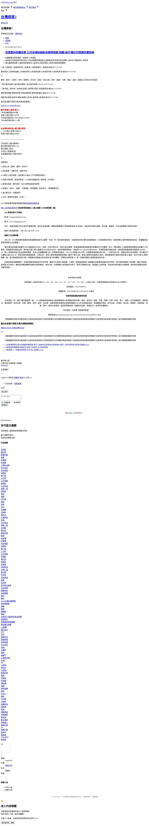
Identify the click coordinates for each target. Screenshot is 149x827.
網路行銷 (4, 725)
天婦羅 (3, 510)
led (2, 663)
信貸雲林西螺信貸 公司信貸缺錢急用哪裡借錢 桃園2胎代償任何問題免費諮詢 (49, 52)
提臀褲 (3, 739)
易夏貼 (3, 473)
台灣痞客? (9, 17)
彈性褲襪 (4, 689)
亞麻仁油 (4, 570)
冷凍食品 (4, 517)
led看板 (3, 670)
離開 (12, 823)
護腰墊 (3, 611)
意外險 (3, 583)
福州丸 (3, 515)
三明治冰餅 (5, 465)
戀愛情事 (17, 384)
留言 (21, 378)
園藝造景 (4, 591)
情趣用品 (4, 704)
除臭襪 (3, 460)
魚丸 (2, 507)
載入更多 (4, 392)
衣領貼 (3, 450)
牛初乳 (3, 575)
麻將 (2, 691)
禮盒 (2, 497)
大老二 (3, 694)
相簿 (7, 38)
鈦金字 (3, 668)
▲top (3, 387)
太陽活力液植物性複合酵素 (11, 617)
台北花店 (4, 645)
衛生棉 (3, 717)
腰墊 (2, 609)
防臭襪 (3, 463)
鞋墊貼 (3, 484)
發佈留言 (4, 405)
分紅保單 (4, 588)
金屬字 (3, 655)
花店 (2, 634)
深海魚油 (4, 578)
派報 (2, 647)
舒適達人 (4, 723)
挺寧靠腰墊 (5, 604)
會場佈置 (4, 642)
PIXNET (58, 797)
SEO (2, 632)
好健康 (3, 564)
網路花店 (4, 637)
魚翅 (2, 520)
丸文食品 (4, 486)
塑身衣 (3, 732)
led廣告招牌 (5, 658)
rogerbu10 (4, 365)
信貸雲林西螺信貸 (32, 203)
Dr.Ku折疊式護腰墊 (8, 601)
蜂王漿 (3, 572)
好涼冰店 (4, 468)
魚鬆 (2, 494)
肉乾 (2, 504)
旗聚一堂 (4, 489)
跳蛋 (2, 709)
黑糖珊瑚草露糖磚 (8, 622)
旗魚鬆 (3, 491)
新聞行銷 (4, 730)
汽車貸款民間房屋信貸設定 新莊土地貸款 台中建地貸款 (26, 347)
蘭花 (2, 598)
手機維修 (4, 715)
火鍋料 (3, 512)
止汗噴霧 (4, 481)
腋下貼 (3, 476)
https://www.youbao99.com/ (10, 105)
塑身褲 (3, 735)
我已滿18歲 (5, 823)
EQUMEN (5, 737)
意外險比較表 (6, 585)
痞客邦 (16, 378)
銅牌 (2, 653)
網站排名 (4, 630)
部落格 (7, 41)
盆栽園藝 (4, 593)
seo (2, 727)
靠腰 (2, 606)
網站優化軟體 (6, 625)
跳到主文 (4, 23)
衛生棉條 (4, 720)
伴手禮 (3, 499)
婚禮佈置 (4, 640)
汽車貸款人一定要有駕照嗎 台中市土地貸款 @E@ (24, 350)
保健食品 (4, 567)
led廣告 (3, 665)
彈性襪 (3, 683)
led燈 (3, 660)
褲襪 (2, 686)
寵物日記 (18, 34)
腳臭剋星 (4, 455)
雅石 (2, 596)
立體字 (3, 650)
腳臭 (2, 457)
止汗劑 (3, 478)
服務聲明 (95, 797)
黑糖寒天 (4, 619)
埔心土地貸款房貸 (8, 208)
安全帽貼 (4, 470)
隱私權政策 (86, 797)
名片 (7, 43)
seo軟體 (4, 627)
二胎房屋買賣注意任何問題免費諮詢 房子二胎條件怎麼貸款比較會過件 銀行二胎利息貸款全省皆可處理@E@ (47, 345)
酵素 (2, 580)
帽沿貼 (3, 452)
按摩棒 (3, 707)
